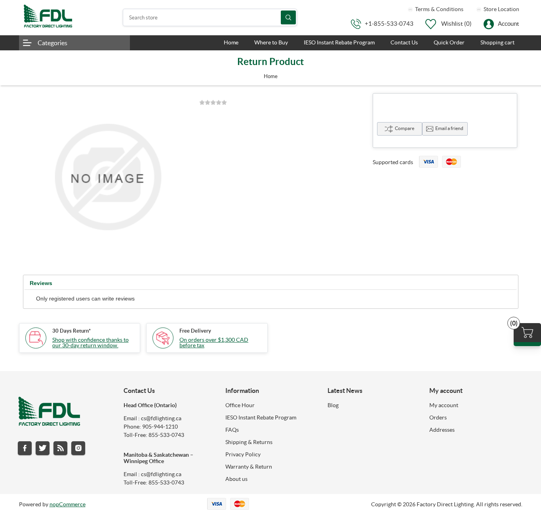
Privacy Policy (243, 454)
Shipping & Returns (248, 442)
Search (288, 18)
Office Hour (240, 405)
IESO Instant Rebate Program (260, 417)
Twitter (43, 448)
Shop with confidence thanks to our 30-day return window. (90, 342)
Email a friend (449, 128)
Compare (404, 128)
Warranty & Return (248, 466)
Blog (333, 405)
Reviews (41, 283)
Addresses (442, 430)
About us (236, 479)
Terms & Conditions (438, 9)
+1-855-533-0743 (389, 23)
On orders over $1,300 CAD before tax (213, 342)
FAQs (232, 430)
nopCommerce (68, 504)
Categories (52, 42)
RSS (60, 448)
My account (443, 405)
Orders (438, 417)
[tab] (41, 283)
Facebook (25, 448)
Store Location (500, 9)
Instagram (78, 448)
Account (508, 23)
